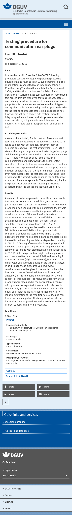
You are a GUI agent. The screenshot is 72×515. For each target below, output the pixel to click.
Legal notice (11, 470)
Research (17, 33)
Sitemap (9, 502)
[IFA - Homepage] (30, 9)
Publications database (17, 431)
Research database (15, 422)
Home (7, 33)
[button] (19, 387)
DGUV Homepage (13, 489)
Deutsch (8, 508)
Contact (8, 495)
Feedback (11, 462)
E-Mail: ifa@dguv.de (18, 376)
